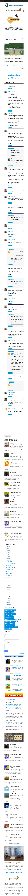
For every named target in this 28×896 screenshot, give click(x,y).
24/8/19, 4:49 (16, 252)
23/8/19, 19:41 (13, 231)
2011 (7, 598)
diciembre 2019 (9, 561)
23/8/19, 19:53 (18, 316)
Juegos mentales (8, 623)
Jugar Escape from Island (10, 65)
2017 (7, 587)
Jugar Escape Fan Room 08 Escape (14, 872)
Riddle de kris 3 (13, 803)
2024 (7, 550)
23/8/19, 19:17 (13, 130)
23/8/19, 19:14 (13, 113)
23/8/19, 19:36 (13, 196)
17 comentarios (16, 665)
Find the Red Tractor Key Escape (17, 684)
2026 (7, 546)
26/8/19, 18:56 (13, 408)
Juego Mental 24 (13, 462)
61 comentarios (16, 673)
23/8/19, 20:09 (13, 392)
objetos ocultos (8, 619)
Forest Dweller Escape (15, 482)
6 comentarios (16, 690)
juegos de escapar (9, 614)
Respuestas (12, 148)
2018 (7, 585)
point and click (8, 617)
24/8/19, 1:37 (18, 217)
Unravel (11, 453)
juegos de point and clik (10, 621)
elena (9, 408)
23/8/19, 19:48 (18, 281)
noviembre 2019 (9, 563)
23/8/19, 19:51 (13, 306)
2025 (7, 548)
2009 (7, 602)
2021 (7, 556)
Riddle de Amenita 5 (14, 786)
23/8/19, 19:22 (13, 167)
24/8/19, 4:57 (16, 354)
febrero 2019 (8, 581)
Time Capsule (13, 776)
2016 (7, 589)
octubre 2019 (9, 565)
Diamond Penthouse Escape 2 (17, 824)
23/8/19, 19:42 (13, 239)
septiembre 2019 (9, 567)
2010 (7, 600)
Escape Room (8, 615)
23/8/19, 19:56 (14, 375)
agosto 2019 (8, 569)
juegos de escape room (10, 626)
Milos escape (13, 511)
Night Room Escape (17, 675)
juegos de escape (8, 610)
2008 (7, 604)
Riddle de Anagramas (14, 834)
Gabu (9, 91)
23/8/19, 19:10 (13, 91)
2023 (7, 552)
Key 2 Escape (13, 472)
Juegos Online (8, 612)
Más (20, 665)
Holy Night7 (12, 443)
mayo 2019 (8, 575)
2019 (7, 560)
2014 (7, 593)
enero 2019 (8, 582)
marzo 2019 (8, 579)
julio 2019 (8, 571)
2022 (7, 554)
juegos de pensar (8, 625)
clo (8, 398)
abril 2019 (8, 577)
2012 (7, 596)
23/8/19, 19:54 (13, 340)
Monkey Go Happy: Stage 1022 (17, 667)
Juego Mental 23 (13, 814)
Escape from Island (11, 39)
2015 (7, 591)
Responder (10, 88)
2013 (7, 594)
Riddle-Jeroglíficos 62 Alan (16, 533)
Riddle (16, 619)
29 (22, 38)
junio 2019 (8, 573)
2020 (7, 558)
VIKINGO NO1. (13, 251)
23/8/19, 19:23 (18, 150)
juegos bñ (7, 628)
